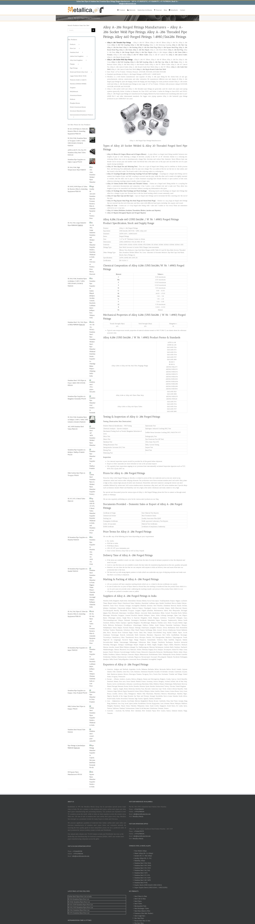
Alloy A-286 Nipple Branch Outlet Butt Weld (151, 69)
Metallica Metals (138, 816)
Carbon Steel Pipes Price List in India (80, 896)
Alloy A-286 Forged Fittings (123, 27)
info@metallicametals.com (80, 856)
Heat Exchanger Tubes (141, 908)
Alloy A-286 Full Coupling (120, 45)
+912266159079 (139, 831)
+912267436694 (139, 809)
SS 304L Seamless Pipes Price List (79, 902)
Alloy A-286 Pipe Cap (179, 45)
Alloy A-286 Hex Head (115, 47)
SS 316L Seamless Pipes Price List (78, 910)
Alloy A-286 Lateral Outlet (178, 55)
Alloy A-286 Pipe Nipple (143, 52)
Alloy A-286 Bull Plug (175, 50)
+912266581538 (77, 851)
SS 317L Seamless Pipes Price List (78, 913)
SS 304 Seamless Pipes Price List (78, 899)
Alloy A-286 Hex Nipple (141, 50)
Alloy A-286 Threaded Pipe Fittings (119, 42)
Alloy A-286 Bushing (130, 47)
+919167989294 (78, 854)
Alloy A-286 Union (125, 50)
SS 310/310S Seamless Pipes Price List (80, 907)
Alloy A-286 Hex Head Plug (147, 47)
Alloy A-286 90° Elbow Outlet (137, 55)
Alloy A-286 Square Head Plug (167, 47)
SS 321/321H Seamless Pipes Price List (80, 905)
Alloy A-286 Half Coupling (139, 45)
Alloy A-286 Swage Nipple (125, 52)
